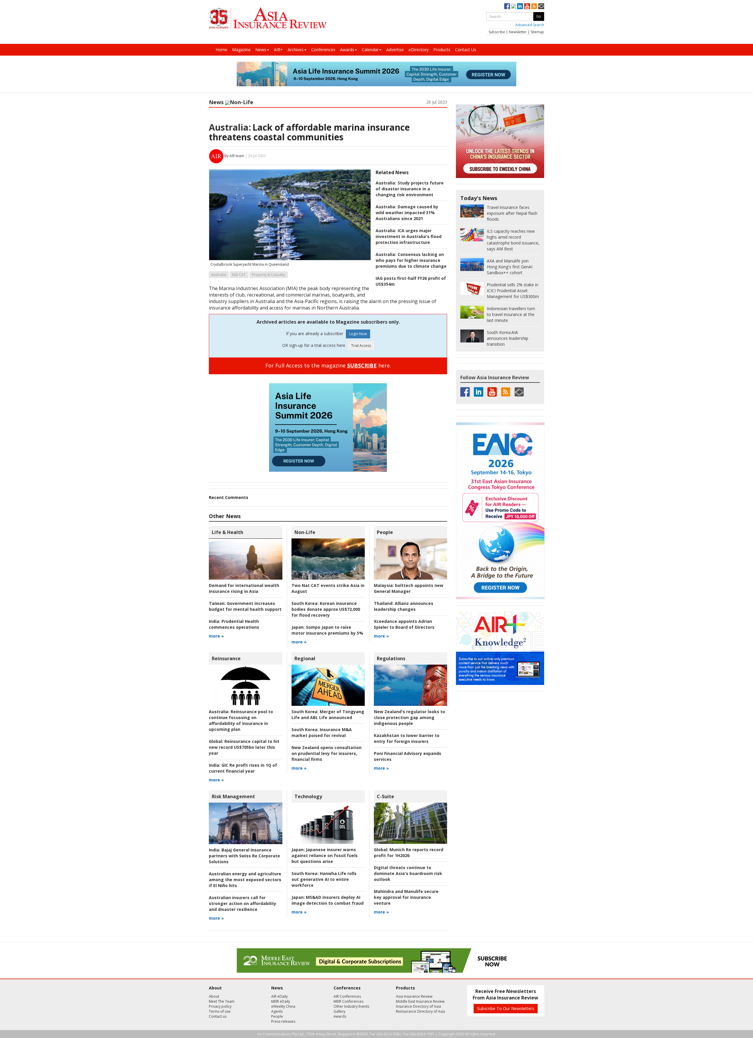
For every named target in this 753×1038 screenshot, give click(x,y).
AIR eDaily (279, 996)
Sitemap (537, 31)
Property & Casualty (268, 274)
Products (441, 49)
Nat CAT (239, 274)
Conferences (323, 49)
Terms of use (220, 1011)
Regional (304, 658)
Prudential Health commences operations (234, 624)
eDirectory (419, 49)
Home (221, 49)
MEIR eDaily (280, 1001)
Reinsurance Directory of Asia (420, 1011)
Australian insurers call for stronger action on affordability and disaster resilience (242, 903)
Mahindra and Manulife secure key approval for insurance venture (406, 897)
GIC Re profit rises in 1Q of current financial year (243, 768)
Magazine (241, 49)
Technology (308, 796)
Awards (347, 49)
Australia (218, 274)
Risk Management (233, 796)
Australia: (230, 127)
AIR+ (278, 49)
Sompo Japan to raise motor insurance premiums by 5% (327, 630)
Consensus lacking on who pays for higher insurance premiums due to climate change (411, 260)
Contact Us (465, 49)
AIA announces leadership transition (507, 338)
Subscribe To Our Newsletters (505, 1008)
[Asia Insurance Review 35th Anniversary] (267, 18)
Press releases (283, 1021)
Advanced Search (529, 24)
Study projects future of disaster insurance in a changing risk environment (410, 188)
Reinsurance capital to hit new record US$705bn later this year (244, 747)
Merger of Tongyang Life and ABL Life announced (327, 714)
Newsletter (518, 31)
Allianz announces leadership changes (403, 606)
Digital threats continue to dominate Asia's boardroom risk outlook (408, 873)
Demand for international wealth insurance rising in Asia (244, 588)
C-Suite (385, 796)
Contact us (217, 1016)
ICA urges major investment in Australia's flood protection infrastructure (409, 236)
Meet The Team (221, 1001)
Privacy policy (220, 1006)
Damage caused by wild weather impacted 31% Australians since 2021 (407, 212)
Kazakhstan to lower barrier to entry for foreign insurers (406, 738)
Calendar (370, 49)
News (260, 49)
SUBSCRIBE (362, 365)
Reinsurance (226, 658)
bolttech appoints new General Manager (408, 588)
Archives (296, 49)
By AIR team (234, 155)
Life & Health (227, 532)
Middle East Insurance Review (420, 1001)
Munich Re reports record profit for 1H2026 (408, 852)
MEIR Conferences (348, 1001)
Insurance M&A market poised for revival (321, 732)
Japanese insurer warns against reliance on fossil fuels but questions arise (324, 855)
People (385, 532)
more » (216, 636)
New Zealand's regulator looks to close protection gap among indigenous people (409, 717)
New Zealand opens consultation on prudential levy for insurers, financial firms (326, 753)
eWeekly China (283, 1006)
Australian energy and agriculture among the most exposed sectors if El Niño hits (245, 879)
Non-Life (241, 102)
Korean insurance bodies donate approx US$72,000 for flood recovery (325, 609)
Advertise (395, 49)
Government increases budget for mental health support (245, 606)
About (214, 996)
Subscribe (497, 31)
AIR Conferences (347, 996)
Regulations (391, 658)
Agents (277, 1011)
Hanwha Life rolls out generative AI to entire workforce (323, 879)
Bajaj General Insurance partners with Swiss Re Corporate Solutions (244, 855)
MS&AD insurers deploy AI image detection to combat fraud (327, 900)
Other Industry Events (351, 1006)
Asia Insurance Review (414, 996)
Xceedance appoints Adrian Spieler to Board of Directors (404, 624)
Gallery (339, 1011)
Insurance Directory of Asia (418, 1006)
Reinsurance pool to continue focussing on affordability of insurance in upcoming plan (241, 720)
